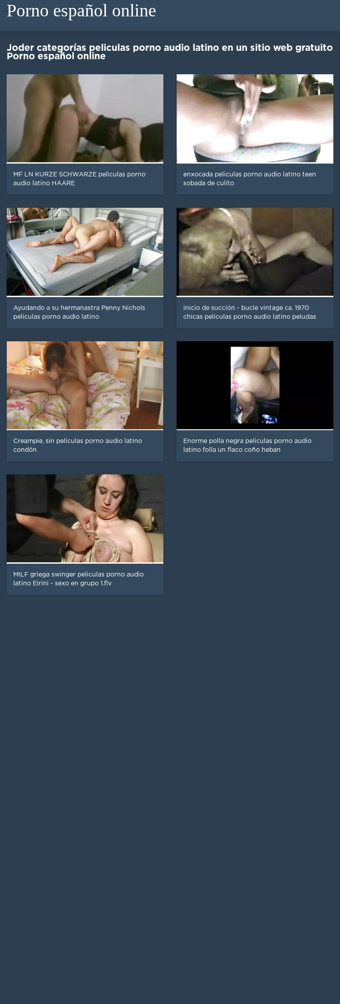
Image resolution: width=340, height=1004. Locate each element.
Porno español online (81, 10)
